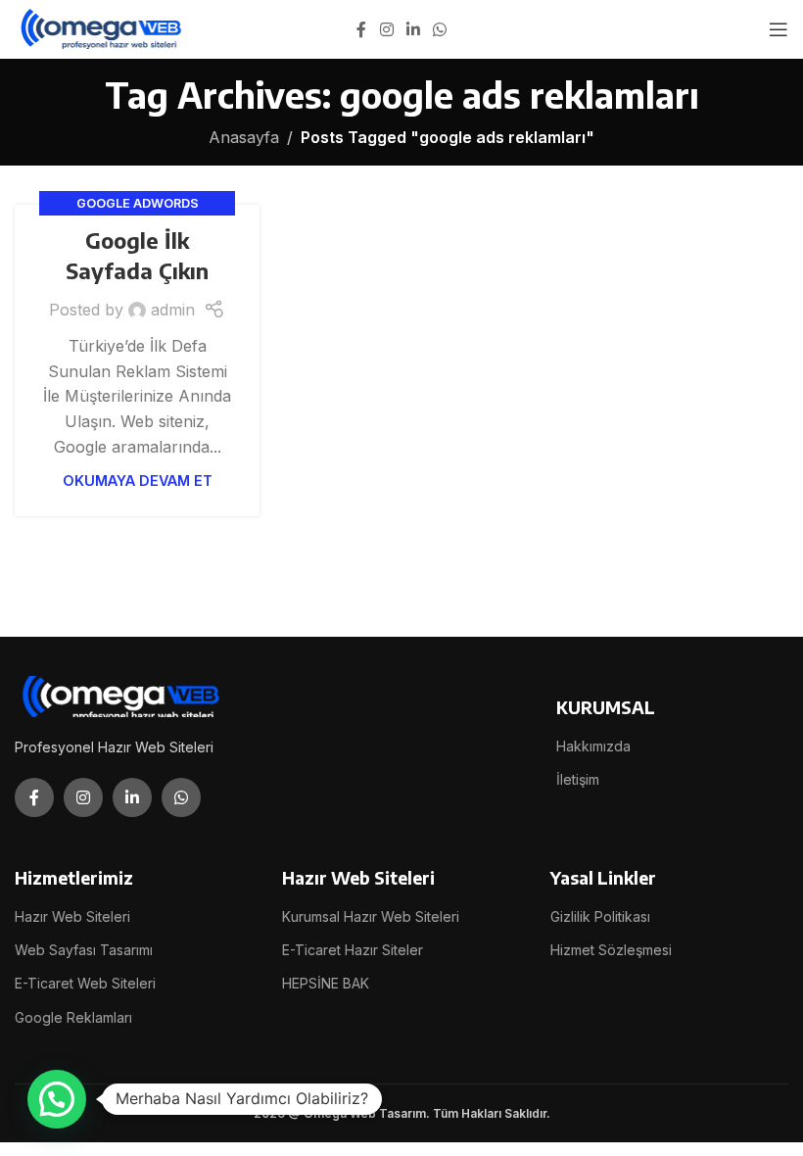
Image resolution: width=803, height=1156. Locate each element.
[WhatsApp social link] (440, 29)
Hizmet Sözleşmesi (611, 949)
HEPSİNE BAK (325, 983)
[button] (56, 1099)
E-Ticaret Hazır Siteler (352, 949)
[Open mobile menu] (778, 29)
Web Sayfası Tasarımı (84, 949)
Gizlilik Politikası (600, 916)
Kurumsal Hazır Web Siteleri (370, 916)
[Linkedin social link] (413, 29)
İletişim (577, 779)
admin (173, 309)
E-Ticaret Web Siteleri (85, 983)
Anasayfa (244, 137)
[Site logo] (102, 27)
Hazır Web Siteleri (72, 916)
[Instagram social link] (386, 29)
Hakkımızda (593, 746)
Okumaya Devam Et (138, 480)
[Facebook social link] (361, 29)
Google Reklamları (73, 1017)
